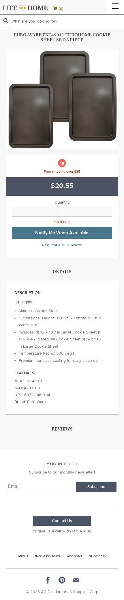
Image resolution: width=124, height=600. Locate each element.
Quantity (62, 202)
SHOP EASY (97, 556)
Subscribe (96, 486)
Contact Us (62, 520)
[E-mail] (76, 580)
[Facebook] (48, 580)
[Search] (6, 21)
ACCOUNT (74, 556)
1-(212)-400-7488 (76, 531)
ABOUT (23, 556)
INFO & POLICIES (47, 556)
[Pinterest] (62, 580)
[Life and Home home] (25, 8)
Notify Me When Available (62, 233)
